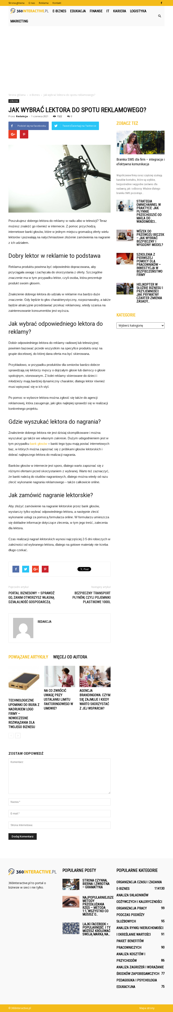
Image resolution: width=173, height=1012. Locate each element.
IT (107, 11)
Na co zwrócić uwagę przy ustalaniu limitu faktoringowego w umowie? (58, 699)
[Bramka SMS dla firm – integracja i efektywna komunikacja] (140, 142)
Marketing (19, 21)
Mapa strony (146, 1008)
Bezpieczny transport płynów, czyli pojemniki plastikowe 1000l (91, 597)
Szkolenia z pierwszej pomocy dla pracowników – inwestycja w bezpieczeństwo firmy (149, 264)
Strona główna (16, 2)
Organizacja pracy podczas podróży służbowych (131, 914)
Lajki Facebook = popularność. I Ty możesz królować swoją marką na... (96, 929)
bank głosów (38, 443)
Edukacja (78, 11)
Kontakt (57, 2)
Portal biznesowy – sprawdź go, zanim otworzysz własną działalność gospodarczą (31, 597)
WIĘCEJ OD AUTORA (70, 656)
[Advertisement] (86, 57)
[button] (159, 16)
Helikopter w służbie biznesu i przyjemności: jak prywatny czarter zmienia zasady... (150, 292)
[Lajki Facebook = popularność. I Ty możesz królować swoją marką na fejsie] (70, 928)
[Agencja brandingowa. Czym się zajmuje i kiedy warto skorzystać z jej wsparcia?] (95, 676)
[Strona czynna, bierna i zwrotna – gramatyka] (70, 884)
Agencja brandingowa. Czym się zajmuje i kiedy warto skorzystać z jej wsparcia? (95, 699)
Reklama (44, 2)
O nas (31, 2)
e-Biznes (59, 11)
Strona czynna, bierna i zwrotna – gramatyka (95, 883)
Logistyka (138, 11)
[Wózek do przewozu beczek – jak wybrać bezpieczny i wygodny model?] (124, 235)
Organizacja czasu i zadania (139, 882)
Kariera (119, 11)
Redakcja (22, 116)
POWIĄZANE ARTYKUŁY (28, 656)
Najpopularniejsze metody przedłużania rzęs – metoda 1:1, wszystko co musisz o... (98, 905)
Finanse (96, 11)
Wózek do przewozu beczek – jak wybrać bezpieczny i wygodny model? (150, 238)
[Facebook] (161, 3)
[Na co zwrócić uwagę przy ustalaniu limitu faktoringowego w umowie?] (59, 676)
